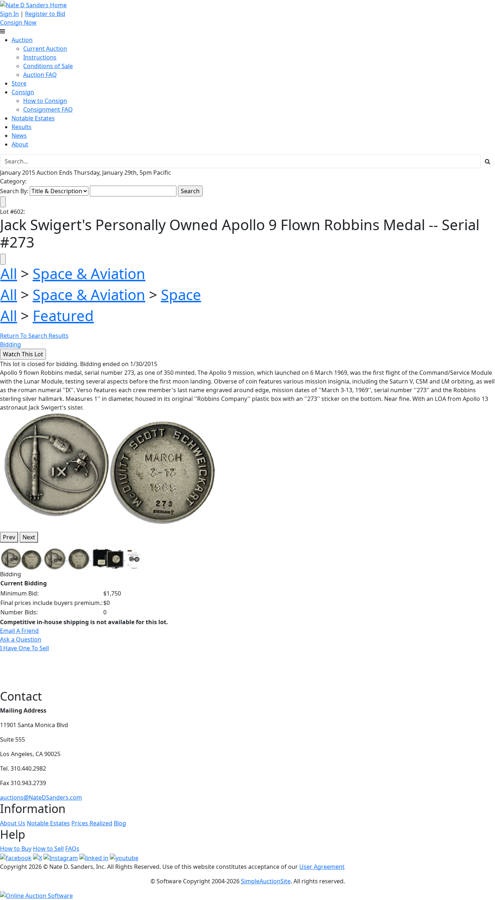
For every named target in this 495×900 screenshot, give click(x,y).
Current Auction (45, 49)
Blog (120, 823)
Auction (22, 40)
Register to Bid (45, 14)
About (20, 144)
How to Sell (48, 849)
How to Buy (16, 849)
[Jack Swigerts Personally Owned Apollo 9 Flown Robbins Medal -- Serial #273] (108, 468)
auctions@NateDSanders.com (41, 797)
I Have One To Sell (24, 648)
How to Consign (45, 101)
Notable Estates (33, 118)
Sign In (9, 14)
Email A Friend (19, 631)
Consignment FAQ (48, 109)
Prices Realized (91, 823)
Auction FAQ (40, 75)
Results (22, 127)
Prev (9, 537)
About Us (12, 823)
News (19, 136)
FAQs (72, 849)
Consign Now (18, 22)
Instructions (40, 57)
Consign (23, 92)
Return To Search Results (34, 336)
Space (181, 294)
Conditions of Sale (48, 66)
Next (28, 537)
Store (19, 83)
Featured (63, 315)
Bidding (10, 344)
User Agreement (322, 867)
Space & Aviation (89, 273)
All (8, 273)
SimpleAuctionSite (266, 881)
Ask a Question (20, 639)
